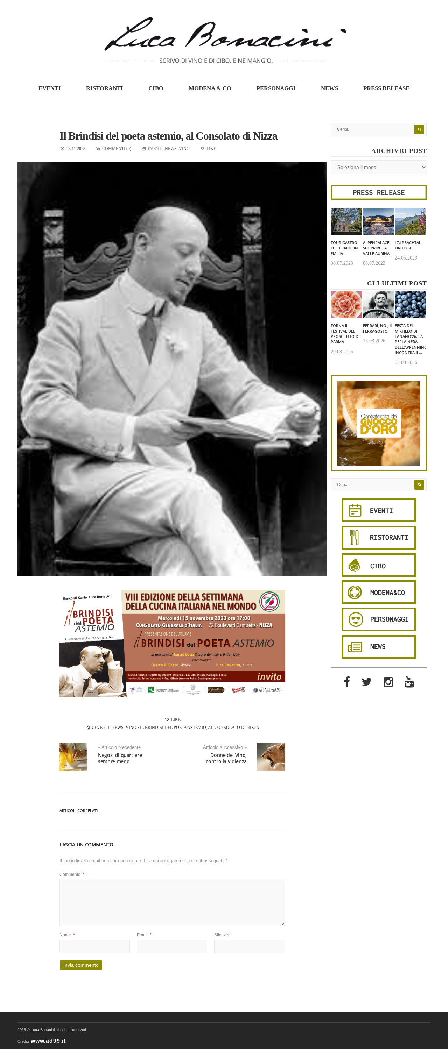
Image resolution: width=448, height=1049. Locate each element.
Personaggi (276, 88)
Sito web (222, 935)
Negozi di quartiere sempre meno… (120, 758)
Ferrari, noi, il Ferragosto (378, 328)
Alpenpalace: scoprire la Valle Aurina (376, 248)
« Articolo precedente (119, 747)
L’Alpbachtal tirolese (408, 245)
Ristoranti (104, 88)
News (329, 88)
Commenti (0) (116, 148)
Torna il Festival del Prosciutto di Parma (345, 333)
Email (144, 935)
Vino (184, 148)
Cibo (155, 88)
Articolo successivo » (225, 747)
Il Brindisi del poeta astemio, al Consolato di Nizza (168, 135)
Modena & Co (210, 88)
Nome (67, 935)
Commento (71, 874)
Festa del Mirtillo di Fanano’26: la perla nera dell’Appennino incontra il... (411, 339)
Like (175, 719)
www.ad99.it (48, 1041)
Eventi (49, 88)
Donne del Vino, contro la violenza (226, 758)
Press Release (386, 88)
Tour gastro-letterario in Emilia (345, 248)
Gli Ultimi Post (397, 283)
